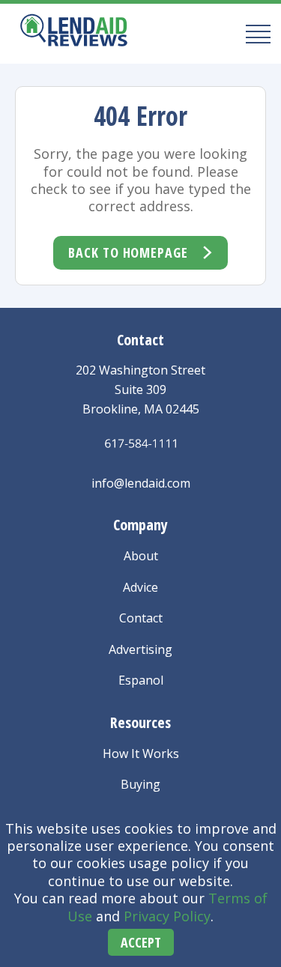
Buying (140, 784)
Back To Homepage (127, 252)
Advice (140, 587)
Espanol (140, 680)
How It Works (141, 753)
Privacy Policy (167, 916)
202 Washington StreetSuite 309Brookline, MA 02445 (140, 389)
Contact (141, 618)
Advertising (140, 649)
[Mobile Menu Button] (253, 33)
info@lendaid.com (140, 483)
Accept (141, 942)
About (141, 556)
